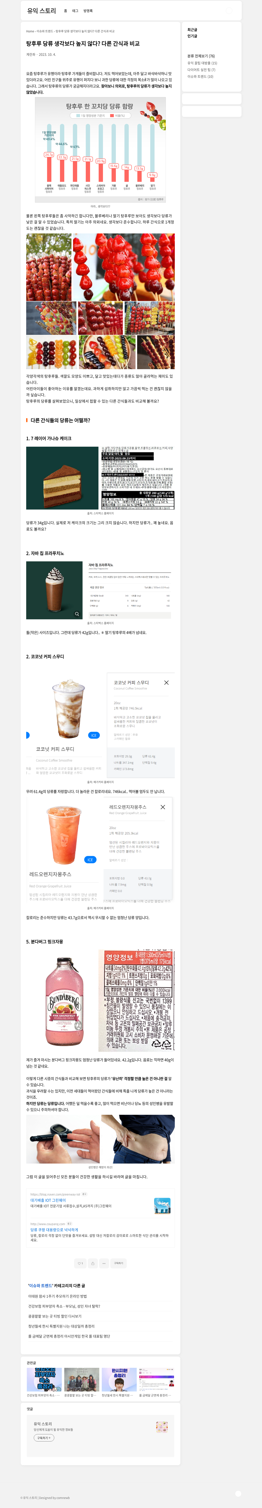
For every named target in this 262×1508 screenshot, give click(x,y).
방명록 (88, 10)
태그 (75, 10)
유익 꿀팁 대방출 (202, 62)
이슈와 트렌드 (40, 1285)
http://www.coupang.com (47, 1224)
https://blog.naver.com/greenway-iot (55, 1194)
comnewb (63, 1498)
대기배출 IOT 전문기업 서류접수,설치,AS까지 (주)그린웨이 (71, 1205)
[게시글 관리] (104, 1263)
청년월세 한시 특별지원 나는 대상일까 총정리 (61, 1326)
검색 (229, 11)
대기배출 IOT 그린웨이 (48, 1200)
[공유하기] (93, 1263)
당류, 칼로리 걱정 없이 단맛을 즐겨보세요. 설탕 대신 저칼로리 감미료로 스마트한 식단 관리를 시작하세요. (99, 1237)
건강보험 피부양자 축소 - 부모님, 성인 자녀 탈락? (64, 1306)
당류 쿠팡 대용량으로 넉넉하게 (54, 1229)
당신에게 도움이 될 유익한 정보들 (53, 1429)
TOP (238, 1493)
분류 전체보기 (201, 55)
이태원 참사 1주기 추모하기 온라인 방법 (57, 1296)
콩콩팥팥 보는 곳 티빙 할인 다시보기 (54, 1316)
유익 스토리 (41, 10)
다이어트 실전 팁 (201, 69)
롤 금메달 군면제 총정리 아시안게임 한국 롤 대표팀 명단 (69, 1336)
